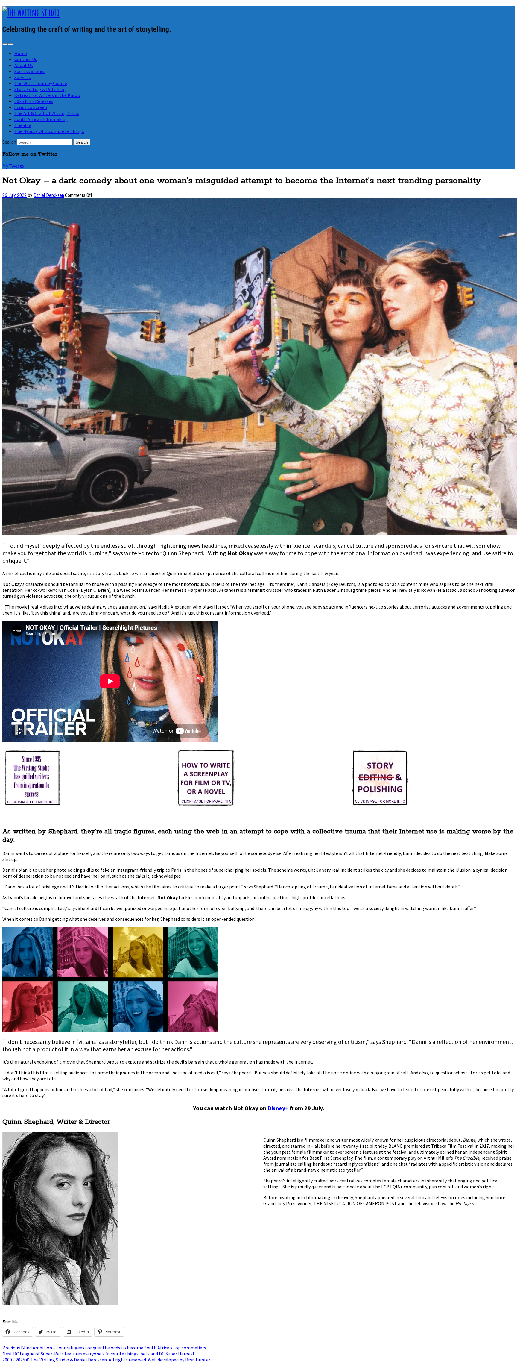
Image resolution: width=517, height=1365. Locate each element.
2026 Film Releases (33, 101)
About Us (23, 65)
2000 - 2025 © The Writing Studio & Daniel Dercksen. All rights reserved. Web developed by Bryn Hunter (106, 1360)
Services (22, 77)
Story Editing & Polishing (40, 89)
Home (20, 53)
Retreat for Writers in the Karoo (47, 95)
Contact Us (25, 59)
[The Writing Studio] (31, 12)
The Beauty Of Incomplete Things (49, 131)
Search (9, 142)
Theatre (22, 125)
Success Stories (29, 71)
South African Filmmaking (41, 119)
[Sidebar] (4, 44)
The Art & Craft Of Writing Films (46, 113)
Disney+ (277, 1108)
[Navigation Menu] (10, 44)
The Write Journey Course (40, 83)
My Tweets (13, 166)
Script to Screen (30, 107)
